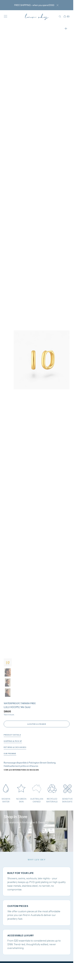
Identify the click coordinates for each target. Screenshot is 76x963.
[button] (5, 16)
